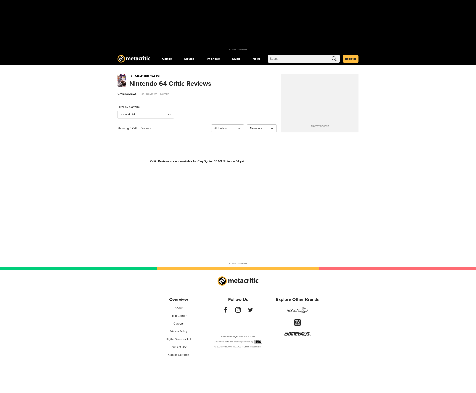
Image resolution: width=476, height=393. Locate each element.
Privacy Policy (178, 331)
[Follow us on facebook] (225, 312)
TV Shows (213, 59)
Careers (178, 323)
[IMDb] (258, 342)
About (179, 308)
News (256, 59)
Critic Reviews (127, 94)
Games (167, 59)
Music (236, 59)
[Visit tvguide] (297, 325)
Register (350, 59)
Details (164, 94)
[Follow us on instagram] (238, 312)
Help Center (178, 316)
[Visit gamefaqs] (297, 335)
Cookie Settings (178, 355)
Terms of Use (178, 347)
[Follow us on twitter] (250, 312)
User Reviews (148, 94)
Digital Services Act (178, 339)
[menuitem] (167, 59)
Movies (189, 59)
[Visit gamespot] (297, 312)
